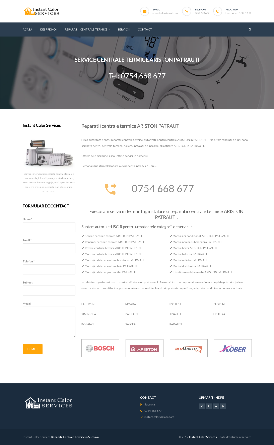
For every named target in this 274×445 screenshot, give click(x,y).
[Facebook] (209, 406)
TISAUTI (175, 314)
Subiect (28, 282)
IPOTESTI (176, 304)
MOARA (130, 304)
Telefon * (29, 261)
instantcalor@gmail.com (165, 12)
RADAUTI (175, 324)
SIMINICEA (88, 314)
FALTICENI (88, 304)
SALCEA (130, 324)
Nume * (27, 219)
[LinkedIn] (216, 406)
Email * (27, 240)
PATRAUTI (132, 314)
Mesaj (27, 303)
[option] (100, 348)
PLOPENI (219, 304)
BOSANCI (87, 324)
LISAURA (219, 314)
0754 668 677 (163, 188)
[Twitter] (202, 406)
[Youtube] (223, 406)
